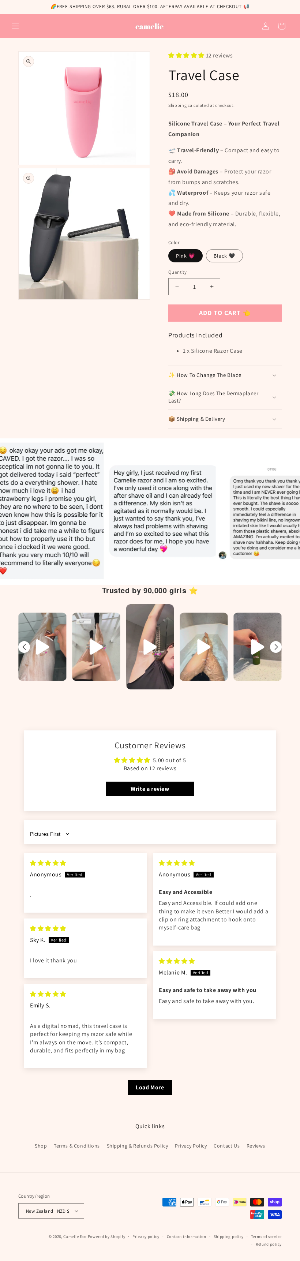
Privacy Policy (191, 1145)
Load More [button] (150, 1087)
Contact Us (227, 1145)
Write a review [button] (150, 789)
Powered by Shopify (106, 1236)
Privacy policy (146, 1236)
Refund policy (269, 1244)
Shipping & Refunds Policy (137, 1145)
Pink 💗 (185, 255)
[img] (48, 863)
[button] (15, 26)
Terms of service (266, 1236)
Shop (41, 1145)
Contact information (186, 1236)
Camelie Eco (75, 1236)
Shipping (177, 105)
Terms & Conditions (77, 1145)
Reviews (256, 1145)
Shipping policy (229, 1236)
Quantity (177, 272)
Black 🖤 (224, 255)
